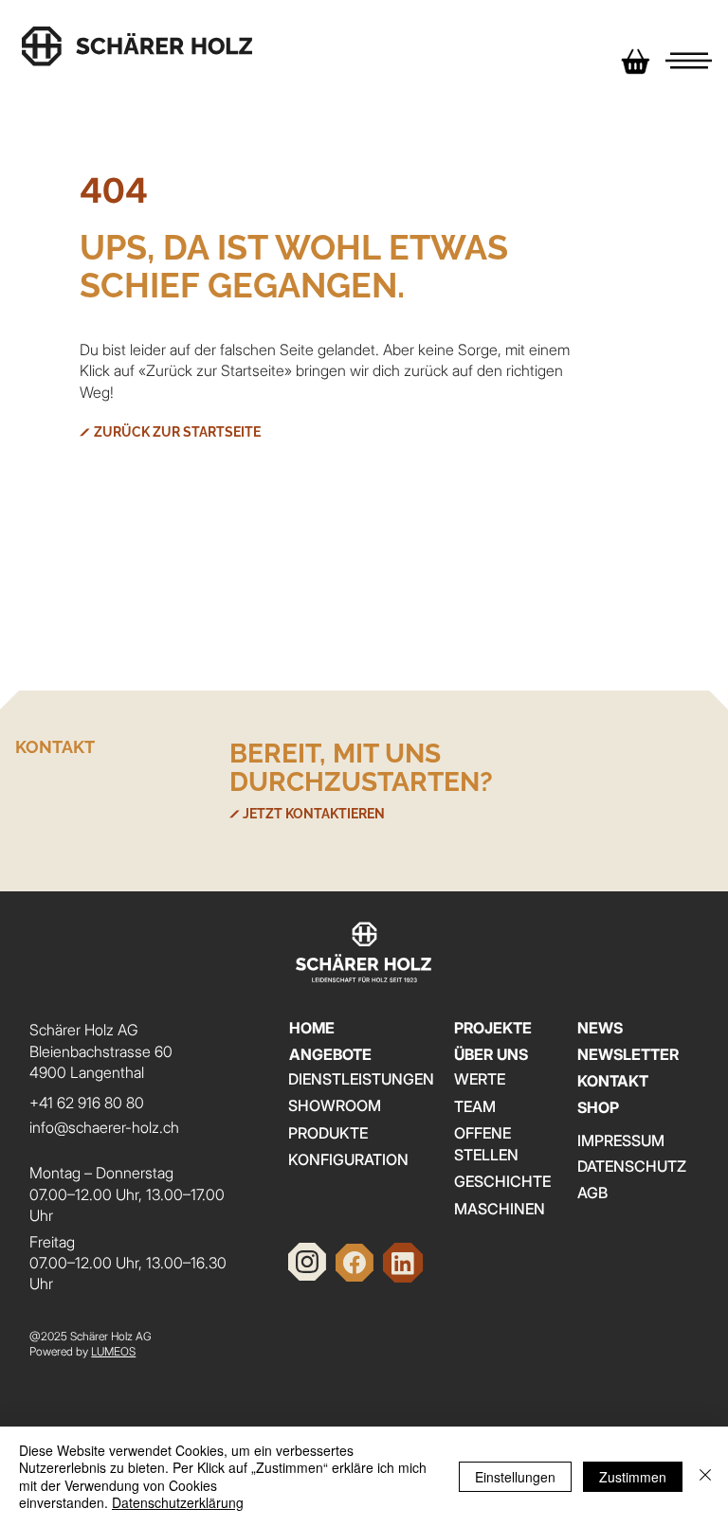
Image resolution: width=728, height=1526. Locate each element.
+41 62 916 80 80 (86, 1102)
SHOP (598, 1107)
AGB (592, 1192)
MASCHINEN (499, 1208)
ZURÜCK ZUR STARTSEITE (177, 432)
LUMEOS (113, 1351)
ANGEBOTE (330, 1054)
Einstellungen (515, 1476)
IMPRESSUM (620, 1140)
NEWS (600, 1027)
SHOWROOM (334, 1105)
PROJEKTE (493, 1027)
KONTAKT (612, 1080)
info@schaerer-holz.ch (104, 1127)
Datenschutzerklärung (178, 1502)
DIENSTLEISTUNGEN (361, 1078)
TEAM (475, 1106)
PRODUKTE (328, 1132)
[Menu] (688, 61)
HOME (312, 1027)
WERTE (479, 1078)
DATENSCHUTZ (631, 1166)
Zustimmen (632, 1476)
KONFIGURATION (348, 1159)
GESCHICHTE (502, 1181)
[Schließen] (705, 1476)
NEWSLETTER (628, 1054)
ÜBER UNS (491, 1054)
